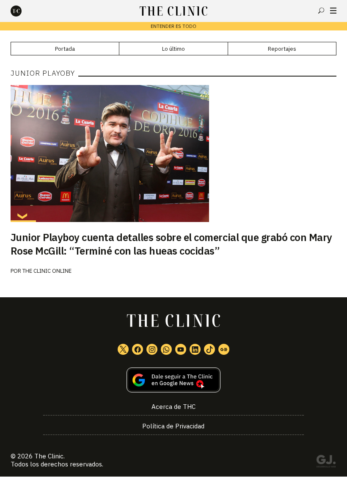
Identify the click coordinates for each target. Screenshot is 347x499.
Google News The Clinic (223, 349)
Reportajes (282, 48)
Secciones (333, 11)
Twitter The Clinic (123, 349)
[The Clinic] (23, 10)
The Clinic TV (180, 349)
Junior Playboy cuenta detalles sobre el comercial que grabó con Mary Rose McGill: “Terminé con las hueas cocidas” (171, 244)
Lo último (173, 48)
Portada (65, 48)
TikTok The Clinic (209, 349)
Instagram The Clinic (151, 349)
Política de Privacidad (173, 426)
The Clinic (48, 456)
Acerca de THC (173, 407)
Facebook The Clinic (137, 349)
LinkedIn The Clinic (195, 349)
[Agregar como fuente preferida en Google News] (174, 379)
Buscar (321, 11)
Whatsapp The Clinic (166, 349)
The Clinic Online (47, 270)
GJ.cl (325, 462)
